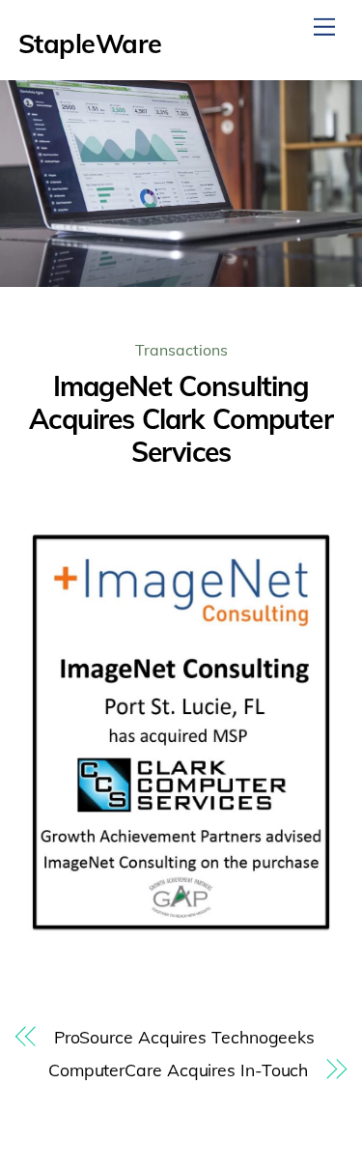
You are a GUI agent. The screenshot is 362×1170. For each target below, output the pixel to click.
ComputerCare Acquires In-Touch (178, 1069)
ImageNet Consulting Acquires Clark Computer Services (181, 419)
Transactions (181, 349)
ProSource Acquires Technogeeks (184, 1036)
